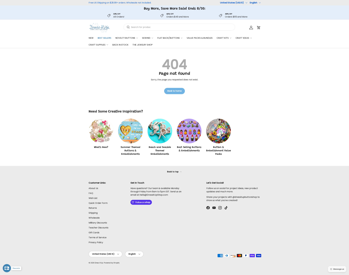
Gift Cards (94, 232)
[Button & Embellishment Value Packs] (218, 131)
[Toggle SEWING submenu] (152, 38)
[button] (259, 28)
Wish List (93, 198)
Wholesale (94, 217)
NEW (91, 38)
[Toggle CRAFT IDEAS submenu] (251, 38)
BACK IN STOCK (120, 44)
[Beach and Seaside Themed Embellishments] (160, 131)
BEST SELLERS (104, 38)
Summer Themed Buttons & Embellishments (130, 150)
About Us (93, 188)
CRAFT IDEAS (242, 38)
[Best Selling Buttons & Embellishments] (189, 131)
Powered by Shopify (112, 263)
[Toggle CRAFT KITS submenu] (230, 38)
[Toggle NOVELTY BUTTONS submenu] (137, 38)
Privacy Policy (96, 242)
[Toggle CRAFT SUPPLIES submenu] (107, 44)
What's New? (101, 147)
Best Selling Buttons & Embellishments (189, 149)
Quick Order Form (98, 203)
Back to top (173, 171)
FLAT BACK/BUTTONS (168, 38)
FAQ (91, 193)
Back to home (174, 91)
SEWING (146, 38)
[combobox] (179, 27)
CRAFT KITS (222, 38)
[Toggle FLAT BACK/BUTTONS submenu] (181, 38)
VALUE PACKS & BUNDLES (200, 38)
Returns (93, 208)
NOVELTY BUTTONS (125, 38)
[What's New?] (101, 131)
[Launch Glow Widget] (7, 268)
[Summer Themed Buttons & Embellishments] (130, 131)
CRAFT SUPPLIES (97, 44)
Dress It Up (99, 263)
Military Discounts (98, 222)
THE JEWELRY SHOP (143, 44)
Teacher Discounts (98, 227)
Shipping (93, 212)
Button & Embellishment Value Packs (218, 150)
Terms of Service (97, 237)
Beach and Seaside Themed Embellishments (160, 150)
